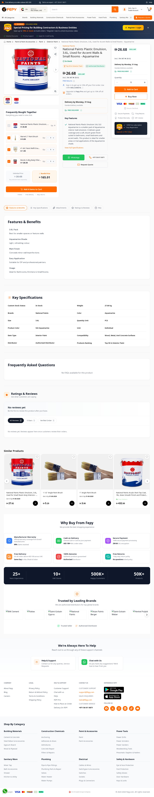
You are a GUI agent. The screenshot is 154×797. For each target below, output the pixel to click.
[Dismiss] (148, 28)
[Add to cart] (35, 503)
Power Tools (122, 731)
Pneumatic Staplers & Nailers (128, 752)
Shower (7, 773)
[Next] (55, 69)
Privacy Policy (34, 688)
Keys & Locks (121, 780)
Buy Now (132, 96)
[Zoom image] (55, 91)
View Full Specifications (74, 148)
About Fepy (8, 688)
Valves (43, 773)
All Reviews (15, 420)
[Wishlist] (55, 47)
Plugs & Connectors (87, 780)
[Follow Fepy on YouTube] (137, 708)
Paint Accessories (86, 741)
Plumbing (46, 759)
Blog (5, 692)
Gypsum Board (10, 745)
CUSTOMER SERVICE (87, 704)
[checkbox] (8, 125)
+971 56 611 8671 (86, 707)
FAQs (56, 696)
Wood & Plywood (10, 749)
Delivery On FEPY (60, 707)
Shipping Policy (35, 700)
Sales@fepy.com (85, 700)
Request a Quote (144, 17)
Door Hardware (122, 777)
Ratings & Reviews (82, 208)
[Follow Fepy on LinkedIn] (125, 708)
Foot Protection (122, 769)
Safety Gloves (121, 773)
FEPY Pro (57, 700)
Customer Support (61, 688)
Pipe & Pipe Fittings (49, 765)
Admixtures (46, 745)
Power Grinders (122, 741)
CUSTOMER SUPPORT (87, 688)
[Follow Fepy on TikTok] (131, 708)
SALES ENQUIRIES (86, 696)
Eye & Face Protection (125, 765)
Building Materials (13, 731)
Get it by (13, 499)
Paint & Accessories (88, 731)
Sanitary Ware (10, 759)
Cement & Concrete (11, 737)
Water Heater (46, 777)
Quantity (118, 77)
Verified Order (47, 420)
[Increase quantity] (53, 138)
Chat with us (59, 692)
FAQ (99, 208)
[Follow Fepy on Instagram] (118, 708)
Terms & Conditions (37, 696)
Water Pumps (46, 780)
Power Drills (121, 737)
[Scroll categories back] (19, 17)
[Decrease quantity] (48, 138)
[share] (55, 54)
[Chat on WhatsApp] (5, 791)
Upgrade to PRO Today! (124, 132)
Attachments (61, 208)
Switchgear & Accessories (89, 769)
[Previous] (6, 481)
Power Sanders (122, 745)
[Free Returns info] (74, 81)
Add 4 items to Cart (33, 189)
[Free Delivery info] (81, 110)
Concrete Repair (47, 749)
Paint (81, 737)
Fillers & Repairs (48, 752)
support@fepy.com (86, 692)
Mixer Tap (8, 765)
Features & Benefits (17, 208)
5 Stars (31, 420)
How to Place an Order (63, 704)
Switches (82, 773)
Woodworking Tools (124, 749)
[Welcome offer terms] (82, 88)
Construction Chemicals (52, 731)
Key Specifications (40, 208)
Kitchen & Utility (10, 777)
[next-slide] (147, 615)
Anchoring (45, 737)
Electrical (83, 759)
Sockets (82, 777)
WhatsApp (75, 157)
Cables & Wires (85, 765)
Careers (7, 696)
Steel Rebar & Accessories (14, 741)
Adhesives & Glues (48, 741)
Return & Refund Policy (38, 692)
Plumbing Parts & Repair (51, 769)
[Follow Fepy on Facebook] (106, 708)
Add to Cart (132, 89)
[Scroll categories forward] (130, 17)
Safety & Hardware (125, 759)
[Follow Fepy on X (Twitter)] (112, 708)
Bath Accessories (10, 769)
